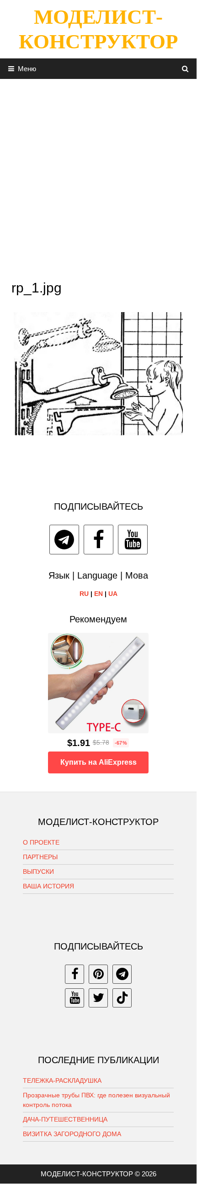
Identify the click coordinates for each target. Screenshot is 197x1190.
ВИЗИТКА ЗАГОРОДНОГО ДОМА (72, 1134)
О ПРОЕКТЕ (41, 842)
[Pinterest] (98, 974)
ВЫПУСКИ (38, 871)
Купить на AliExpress (98, 762)
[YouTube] (133, 539)
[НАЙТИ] (185, 68)
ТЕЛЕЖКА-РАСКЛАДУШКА (62, 1080)
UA (112, 593)
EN (98, 593)
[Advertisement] (98, 177)
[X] (98, 997)
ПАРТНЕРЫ (40, 857)
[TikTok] (122, 997)
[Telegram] (64, 539)
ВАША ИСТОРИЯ (48, 886)
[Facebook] (98, 539)
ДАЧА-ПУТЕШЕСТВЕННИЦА (65, 1119)
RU (84, 593)
